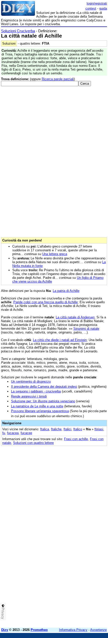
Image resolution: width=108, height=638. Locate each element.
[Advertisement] (54, 569)
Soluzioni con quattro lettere (33, 443)
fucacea (13, 433)
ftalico (77, 429)
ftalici (67, 429)
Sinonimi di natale (86, 328)
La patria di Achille (66, 291)
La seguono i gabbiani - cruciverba (36, 391)
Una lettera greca (54, 254)
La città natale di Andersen (75, 317)
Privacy (3, 613)
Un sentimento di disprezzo (31, 381)
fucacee (26, 433)
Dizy (4, 630)
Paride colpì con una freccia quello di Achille (45, 302)
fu (3, 433)
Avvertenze (98, 630)
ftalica (44, 429)
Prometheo (39, 630)
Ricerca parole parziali (58, 79)
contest (90, 8)
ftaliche (56, 429)
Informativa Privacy (73, 630)
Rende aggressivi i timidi (29, 396)
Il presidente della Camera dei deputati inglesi (44, 386)
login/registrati (97, 3)
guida (103, 8)
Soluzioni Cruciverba (18, 31)
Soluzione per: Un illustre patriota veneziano (43, 401)
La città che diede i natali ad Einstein (60, 340)
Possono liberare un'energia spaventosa (40, 411)
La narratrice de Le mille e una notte (37, 406)
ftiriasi (98, 429)
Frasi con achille (76, 439)
